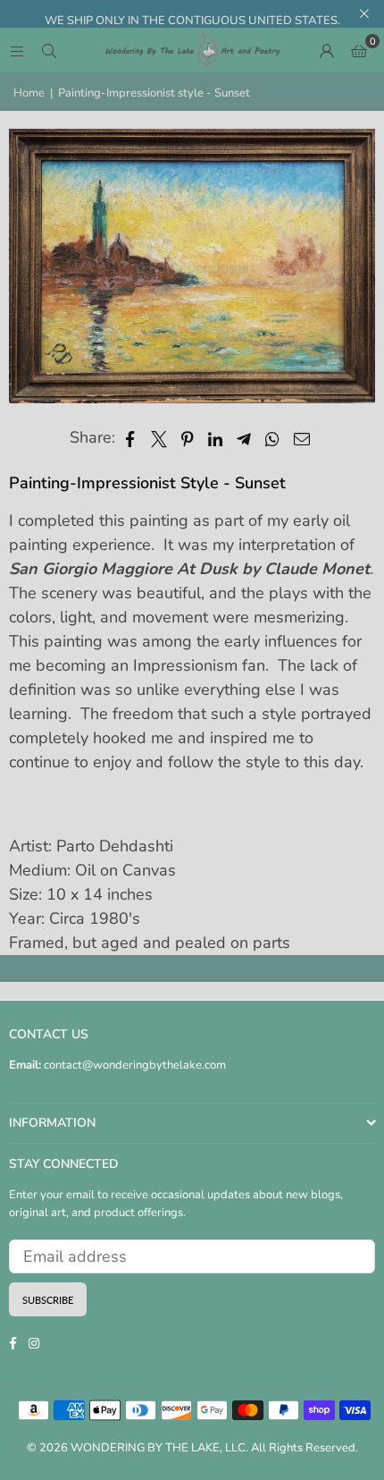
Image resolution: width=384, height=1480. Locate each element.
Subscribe (47, 1300)
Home (29, 93)
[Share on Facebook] (131, 438)
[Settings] (327, 50)
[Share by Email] (302, 438)
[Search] (49, 50)
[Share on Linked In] (215, 438)
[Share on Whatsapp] (272, 438)
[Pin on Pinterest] (188, 438)
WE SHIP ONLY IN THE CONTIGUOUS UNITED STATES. (192, 20)
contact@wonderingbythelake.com (133, 1065)
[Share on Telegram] (244, 438)
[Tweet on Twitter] (159, 438)
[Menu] (17, 50)
